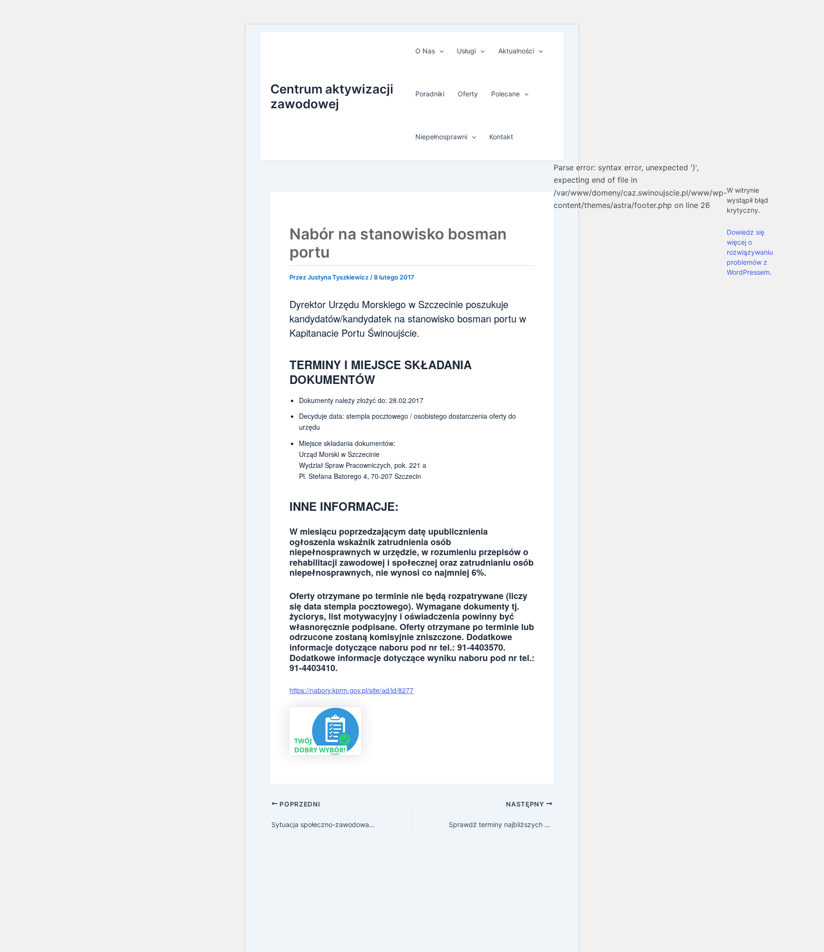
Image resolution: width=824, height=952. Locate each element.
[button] (439, 51)
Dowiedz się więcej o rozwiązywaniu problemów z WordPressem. (750, 252)
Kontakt (501, 137)
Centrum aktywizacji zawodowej (331, 96)
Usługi (466, 51)
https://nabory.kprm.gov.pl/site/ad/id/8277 (351, 690)
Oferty (468, 94)
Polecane (505, 94)
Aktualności (516, 51)
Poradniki (429, 94)
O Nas (425, 51)
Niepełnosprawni (441, 137)
